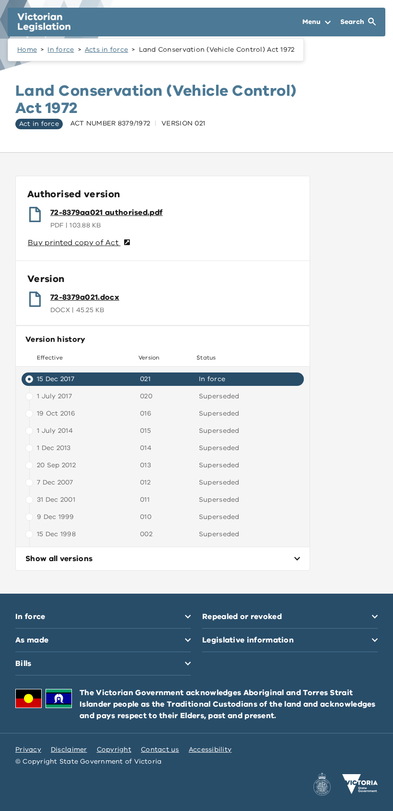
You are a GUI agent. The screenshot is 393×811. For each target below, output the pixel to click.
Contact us (160, 749)
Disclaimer (69, 749)
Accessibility (210, 749)
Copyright (114, 749)
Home (27, 49)
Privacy (28, 749)
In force (60, 49)
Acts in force (106, 49)
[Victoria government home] (360, 784)
